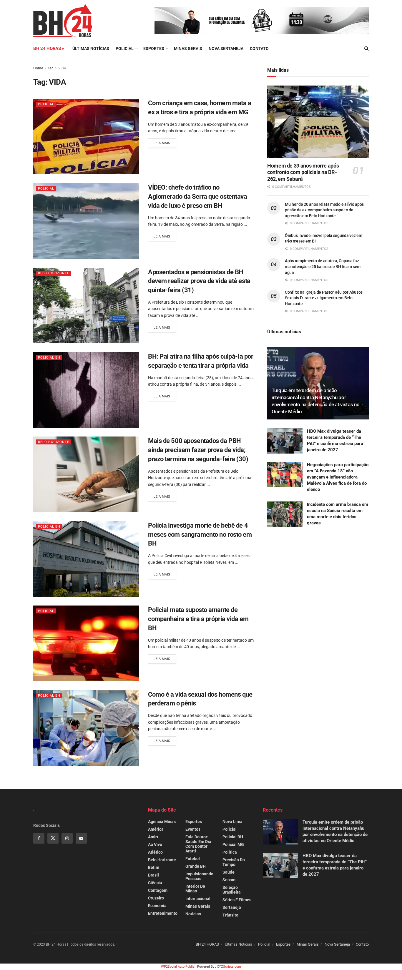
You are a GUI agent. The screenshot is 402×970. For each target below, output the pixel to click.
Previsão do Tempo (233, 862)
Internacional (197, 898)
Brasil (153, 875)
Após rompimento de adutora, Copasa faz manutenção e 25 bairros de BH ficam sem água (323, 266)
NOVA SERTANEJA (226, 48)
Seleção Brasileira (231, 889)
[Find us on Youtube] (81, 838)
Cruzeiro (156, 898)
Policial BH (49, 357)
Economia (157, 905)
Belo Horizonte (53, 273)
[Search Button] (366, 48)
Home (38, 68)
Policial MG (233, 844)
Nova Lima (232, 821)
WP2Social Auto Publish (178, 967)
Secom (228, 879)
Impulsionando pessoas (199, 876)
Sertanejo (231, 907)
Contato (259, 48)
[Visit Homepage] (62, 20)
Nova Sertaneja (337, 944)
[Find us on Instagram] (67, 838)
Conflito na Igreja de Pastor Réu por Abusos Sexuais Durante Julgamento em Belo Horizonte (324, 298)
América (156, 829)
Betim (153, 867)
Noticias (193, 914)
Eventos (192, 829)
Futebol (192, 858)
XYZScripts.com (229, 967)
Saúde (228, 872)
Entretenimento (162, 913)
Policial (125, 48)
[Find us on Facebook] (38, 838)
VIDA (62, 68)
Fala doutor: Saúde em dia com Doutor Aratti (198, 843)
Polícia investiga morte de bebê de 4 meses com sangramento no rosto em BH (200, 534)
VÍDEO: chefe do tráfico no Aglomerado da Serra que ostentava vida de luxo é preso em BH (197, 196)
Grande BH (195, 866)
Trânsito (230, 915)
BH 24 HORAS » (48, 48)
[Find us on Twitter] (53, 838)
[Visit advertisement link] (262, 20)
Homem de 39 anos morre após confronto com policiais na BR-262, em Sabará (303, 172)
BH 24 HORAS (207, 944)
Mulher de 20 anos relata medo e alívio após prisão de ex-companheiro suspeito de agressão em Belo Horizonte (324, 210)
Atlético (155, 852)
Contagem (157, 890)
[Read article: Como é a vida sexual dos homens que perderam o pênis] (86, 728)
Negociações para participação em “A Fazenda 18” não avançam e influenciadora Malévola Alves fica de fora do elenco (337, 477)
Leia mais (165, 141)
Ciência (155, 882)
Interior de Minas (195, 888)
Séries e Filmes (236, 899)
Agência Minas (162, 821)
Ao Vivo (155, 844)
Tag (51, 68)
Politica (229, 852)
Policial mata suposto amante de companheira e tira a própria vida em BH (198, 619)
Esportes (153, 48)
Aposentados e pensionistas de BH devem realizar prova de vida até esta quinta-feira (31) (199, 281)
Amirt (153, 836)
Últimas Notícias (90, 48)
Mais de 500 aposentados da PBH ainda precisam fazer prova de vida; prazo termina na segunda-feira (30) (198, 450)
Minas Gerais (188, 48)
